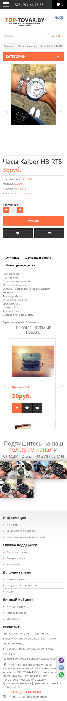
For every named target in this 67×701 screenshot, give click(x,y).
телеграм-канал (30, 449)
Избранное (13, 619)
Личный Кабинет (17, 606)
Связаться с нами (17, 552)
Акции (10, 591)
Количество (10, 204)
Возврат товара (16, 558)
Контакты (12, 524)
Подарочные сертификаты (22, 585)
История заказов (16, 612)
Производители (16, 579)
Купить (33, 220)
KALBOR (27, 179)
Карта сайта (13, 564)
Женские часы (21, 188)
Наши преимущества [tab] (20, 265)
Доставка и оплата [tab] (38, 257)
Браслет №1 (20, 387)
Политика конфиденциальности (26, 537)
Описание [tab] (12, 257)
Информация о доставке (21, 530)
